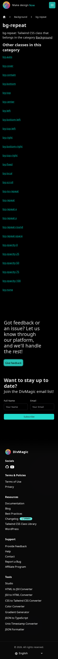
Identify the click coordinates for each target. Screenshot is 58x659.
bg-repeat (41, 16)
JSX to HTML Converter (19, 595)
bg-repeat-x (10, 209)
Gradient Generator (17, 612)
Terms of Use (13, 481)
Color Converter (15, 606)
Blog (8, 508)
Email (33, 400)
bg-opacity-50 (11, 263)
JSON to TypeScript (16, 618)
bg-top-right (10, 155)
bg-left (7, 110)
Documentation (14, 503)
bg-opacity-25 (11, 254)
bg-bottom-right (13, 146)
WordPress (12, 529)
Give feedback (13, 363)
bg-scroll (8, 182)
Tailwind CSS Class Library (20, 524)
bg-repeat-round (13, 227)
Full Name (9, 400)
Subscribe (29, 416)
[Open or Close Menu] (52, 5)
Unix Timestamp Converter (21, 623)
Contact (10, 556)
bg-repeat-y (10, 218)
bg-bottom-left (12, 119)
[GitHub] (7, 467)
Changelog (11, 519)
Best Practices (13, 513)
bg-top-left (9, 128)
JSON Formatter (14, 629)
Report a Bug (13, 561)
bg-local (7, 173)
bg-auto (7, 57)
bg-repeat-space (13, 236)
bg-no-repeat (11, 191)
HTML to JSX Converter (19, 589)
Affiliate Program (15, 566)
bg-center (9, 101)
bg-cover (8, 66)
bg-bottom (9, 84)
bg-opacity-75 (11, 272)
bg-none (8, 290)
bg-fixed (8, 164)
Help (8, 551)
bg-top (7, 93)
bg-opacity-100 (12, 281)
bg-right (8, 137)
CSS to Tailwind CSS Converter (23, 600)
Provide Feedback (16, 546)
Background (20, 16)
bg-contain (9, 75)
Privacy (9, 487)
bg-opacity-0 (10, 245)
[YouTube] (12, 467)
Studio (9, 583)
